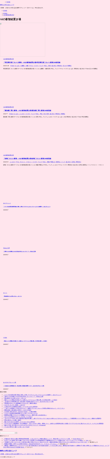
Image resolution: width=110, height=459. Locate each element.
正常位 (73, 162)
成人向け (54, 65)
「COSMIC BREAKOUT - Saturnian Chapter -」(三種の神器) (20, 411)
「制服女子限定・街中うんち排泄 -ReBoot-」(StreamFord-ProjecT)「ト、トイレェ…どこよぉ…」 (30, 444)
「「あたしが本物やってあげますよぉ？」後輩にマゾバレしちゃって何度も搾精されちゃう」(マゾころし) (34, 408)
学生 (41, 114)
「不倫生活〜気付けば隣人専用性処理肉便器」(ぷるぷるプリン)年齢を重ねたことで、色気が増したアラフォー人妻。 (37, 438)
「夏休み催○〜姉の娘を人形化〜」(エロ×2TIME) (17, 410)
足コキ (65, 65)
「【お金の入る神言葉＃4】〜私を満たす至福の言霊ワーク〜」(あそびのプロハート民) (23, 385)
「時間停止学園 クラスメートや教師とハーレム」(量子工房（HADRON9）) (25, 415)
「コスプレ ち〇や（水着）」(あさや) (14, 405)
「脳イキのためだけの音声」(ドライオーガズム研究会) (19, 422)
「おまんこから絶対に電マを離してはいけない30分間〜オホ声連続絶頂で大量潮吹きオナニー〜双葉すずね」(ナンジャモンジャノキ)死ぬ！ (43, 440)
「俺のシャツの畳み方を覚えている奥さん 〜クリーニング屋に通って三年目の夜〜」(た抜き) (25, 341)
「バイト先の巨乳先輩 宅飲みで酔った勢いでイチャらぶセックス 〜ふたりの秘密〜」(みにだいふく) (26, 206)
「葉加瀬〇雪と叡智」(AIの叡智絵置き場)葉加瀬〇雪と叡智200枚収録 (27, 110)
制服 (48, 162)
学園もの (52, 162)
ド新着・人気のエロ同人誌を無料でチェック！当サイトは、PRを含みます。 (22, 454)
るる (87, 440)
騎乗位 (69, 65)
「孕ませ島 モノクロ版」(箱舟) (12, 420)
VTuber (12, 65)
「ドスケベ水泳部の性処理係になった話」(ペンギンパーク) (20, 413)
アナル (31, 65)
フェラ (41, 65)
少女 (44, 114)
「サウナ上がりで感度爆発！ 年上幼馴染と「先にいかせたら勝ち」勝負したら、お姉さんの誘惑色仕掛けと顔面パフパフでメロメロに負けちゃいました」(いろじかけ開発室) (53, 423)
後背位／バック (60, 162)
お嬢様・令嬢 (24, 65)
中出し (46, 65)
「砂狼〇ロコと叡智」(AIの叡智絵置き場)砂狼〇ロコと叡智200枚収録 (27, 158)
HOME (5, 10)
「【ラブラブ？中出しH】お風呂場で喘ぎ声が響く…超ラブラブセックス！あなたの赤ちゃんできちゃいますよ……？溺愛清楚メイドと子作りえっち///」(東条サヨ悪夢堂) (52, 418)
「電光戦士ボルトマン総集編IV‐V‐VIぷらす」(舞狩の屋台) (20, 403)
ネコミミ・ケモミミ (26, 162)
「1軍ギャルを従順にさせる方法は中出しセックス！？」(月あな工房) (19, 251)
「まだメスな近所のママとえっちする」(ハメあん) (17, 416)
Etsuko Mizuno (77, 438)
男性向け (59, 65)
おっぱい (17, 65)
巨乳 (49, 65)
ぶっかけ (21, 114)
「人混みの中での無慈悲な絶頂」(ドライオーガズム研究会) (20, 406)
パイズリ (36, 65)
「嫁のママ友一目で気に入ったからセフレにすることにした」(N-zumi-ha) (24, 425)
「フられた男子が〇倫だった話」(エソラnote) (16, 427)
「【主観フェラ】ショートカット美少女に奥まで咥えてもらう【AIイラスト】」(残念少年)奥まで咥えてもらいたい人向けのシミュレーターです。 (45, 442)
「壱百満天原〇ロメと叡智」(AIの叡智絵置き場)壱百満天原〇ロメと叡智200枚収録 (31, 62)
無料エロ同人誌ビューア (7, 4)
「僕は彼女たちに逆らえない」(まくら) (12, 296)
